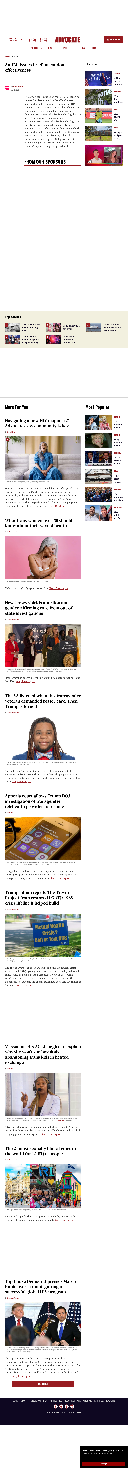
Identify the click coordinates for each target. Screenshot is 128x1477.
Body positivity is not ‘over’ (71, 327)
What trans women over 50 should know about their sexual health (38, 523)
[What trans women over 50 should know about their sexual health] (43, 558)
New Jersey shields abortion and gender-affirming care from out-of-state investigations (39, 608)
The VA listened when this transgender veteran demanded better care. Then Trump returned (43, 701)
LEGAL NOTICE (110, 1401)
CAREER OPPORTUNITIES (38, 1401)
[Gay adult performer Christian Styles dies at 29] (99, 512)
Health (65, 47)
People (117, 417)
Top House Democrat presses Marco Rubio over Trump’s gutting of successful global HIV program (40, 1286)
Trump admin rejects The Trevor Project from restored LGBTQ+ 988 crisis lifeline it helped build (39, 897)
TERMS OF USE (99, 1401)
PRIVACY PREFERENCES (84, 1401)
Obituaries (119, 507)
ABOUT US (25, 1401)
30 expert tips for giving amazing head (31, 327)
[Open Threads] (41, 40)
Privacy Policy (89, 1454)
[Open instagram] (46, 40)
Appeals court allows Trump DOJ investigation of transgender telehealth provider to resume (37, 801)
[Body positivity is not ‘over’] (53, 327)
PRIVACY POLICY (69, 1401)
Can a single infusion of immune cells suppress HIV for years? (71, 342)
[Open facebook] (30, 40)
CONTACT (16, 1401)
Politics (34, 47)
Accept (104, 1464)
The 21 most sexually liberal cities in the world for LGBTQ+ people (40, 1151)
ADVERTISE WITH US (55, 1401)
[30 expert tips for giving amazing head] (12, 327)
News (50, 47)
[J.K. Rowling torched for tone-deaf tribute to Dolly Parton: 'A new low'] (99, 422)
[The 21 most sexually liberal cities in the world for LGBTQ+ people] (43, 1186)
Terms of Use (106, 1454)
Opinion (94, 47)
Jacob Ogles (10, 812)
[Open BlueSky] (35, 40)
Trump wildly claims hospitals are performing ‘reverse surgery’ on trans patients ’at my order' (31, 344)
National (118, 91)
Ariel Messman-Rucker (13, 532)
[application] (104, 155)
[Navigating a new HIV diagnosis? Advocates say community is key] (43, 458)
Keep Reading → (58, 506)
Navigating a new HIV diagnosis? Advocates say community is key (37, 423)
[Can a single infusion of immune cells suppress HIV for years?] (53, 339)
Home (7, 56)
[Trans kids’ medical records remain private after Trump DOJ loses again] (99, 96)
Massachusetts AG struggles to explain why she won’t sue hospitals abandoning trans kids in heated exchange (43, 1054)
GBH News (61, 1120)
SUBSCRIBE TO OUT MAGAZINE (12, 39)
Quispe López (11, 432)
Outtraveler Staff (18, 86)
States (117, 73)
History (81, 47)
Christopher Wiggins (13, 619)
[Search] (100, 39)
